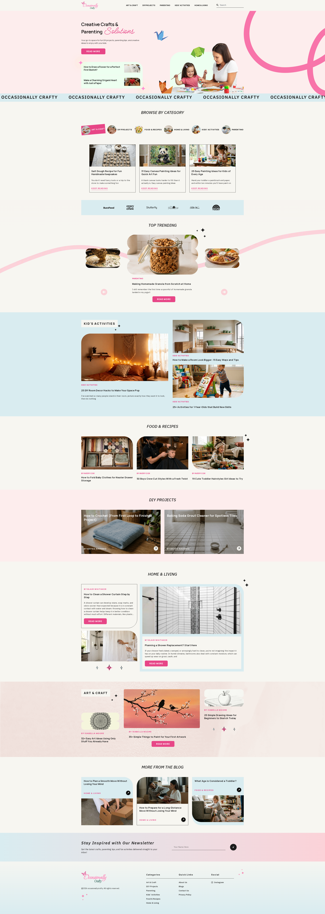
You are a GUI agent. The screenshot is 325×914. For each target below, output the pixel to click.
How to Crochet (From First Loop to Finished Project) (118, 517)
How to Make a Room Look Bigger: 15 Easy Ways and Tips (206, 359)
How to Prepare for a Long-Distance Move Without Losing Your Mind (160, 809)
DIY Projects (148, 5)
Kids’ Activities (182, 5)
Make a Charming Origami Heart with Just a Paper (100, 82)
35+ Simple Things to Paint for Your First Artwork (157, 736)
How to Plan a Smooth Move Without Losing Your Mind (105, 782)
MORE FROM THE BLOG (163, 767)
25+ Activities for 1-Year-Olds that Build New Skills (202, 407)
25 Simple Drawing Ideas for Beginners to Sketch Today (220, 717)
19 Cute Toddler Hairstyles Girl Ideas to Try (217, 478)
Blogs (181, 886)
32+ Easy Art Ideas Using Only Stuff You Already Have (98, 740)
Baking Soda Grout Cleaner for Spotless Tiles (202, 515)
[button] (104, 292)
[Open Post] (156, 548)
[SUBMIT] (233, 847)
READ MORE (95, 51)
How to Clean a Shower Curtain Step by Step (107, 596)
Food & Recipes (162, 426)
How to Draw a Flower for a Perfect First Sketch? (102, 68)
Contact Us (184, 890)
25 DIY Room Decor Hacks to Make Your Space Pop (110, 390)
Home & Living (201, 5)
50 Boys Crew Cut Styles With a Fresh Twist (162, 478)
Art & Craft (132, 5)
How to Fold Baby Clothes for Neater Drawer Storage (107, 479)
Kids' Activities (89, 385)
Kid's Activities (99, 323)
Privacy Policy (185, 894)
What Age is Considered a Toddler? (215, 780)
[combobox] (230, 5)
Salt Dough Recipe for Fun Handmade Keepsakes (106, 173)
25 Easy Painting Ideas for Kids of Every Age (211, 173)
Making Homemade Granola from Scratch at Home (161, 283)
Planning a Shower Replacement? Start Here (171, 645)
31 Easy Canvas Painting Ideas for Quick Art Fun (161, 173)
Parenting (165, 5)
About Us (183, 882)
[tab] (93, 129)
